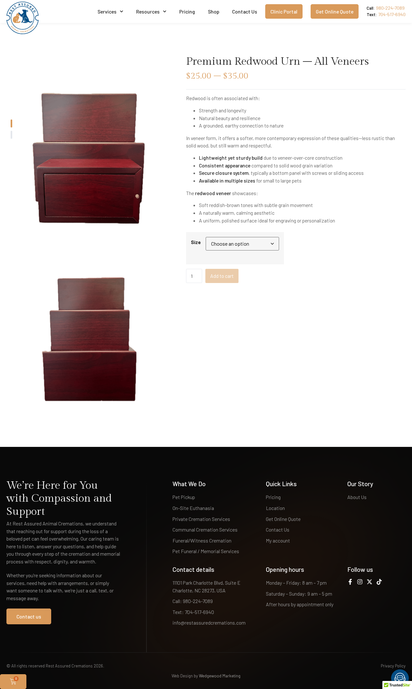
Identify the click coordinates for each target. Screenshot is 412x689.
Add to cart (222, 276)
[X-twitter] (369, 582)
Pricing (187, 11)
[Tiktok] (379, 582)
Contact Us (244, 11)
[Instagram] (360, 582)
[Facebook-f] (350, 582)
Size (196, 242)
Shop (213, 11)
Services (107, 11)
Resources (148, 11)
